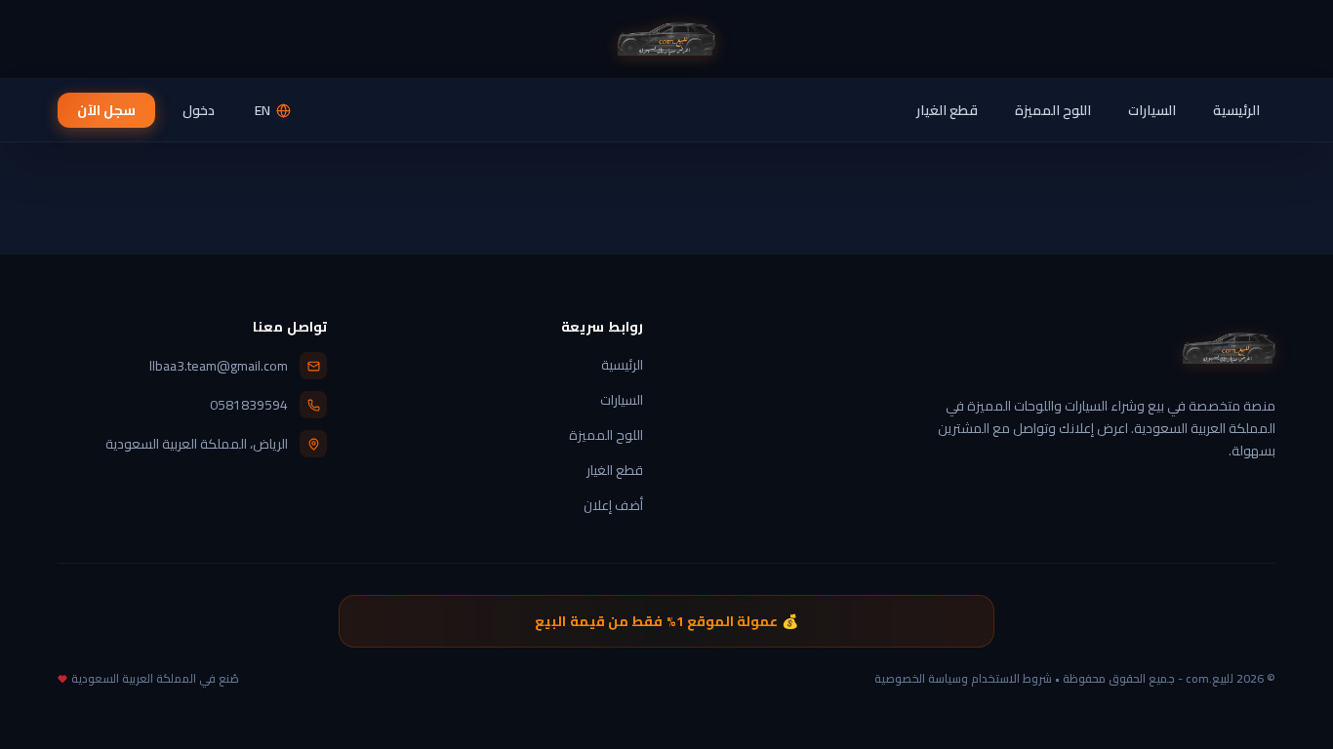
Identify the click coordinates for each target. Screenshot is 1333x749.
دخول (198, 110)
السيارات (1152, 110)
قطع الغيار (947, 110)
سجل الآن (106, 110)
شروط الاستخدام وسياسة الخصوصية (963, 678)
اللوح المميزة (1053, 110)
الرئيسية (1236, 110)
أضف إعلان (613, 505)
